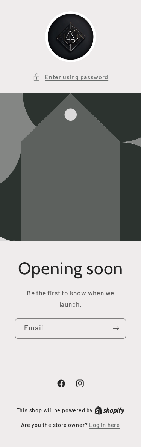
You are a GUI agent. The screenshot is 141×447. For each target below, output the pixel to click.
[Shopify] (109, 410)
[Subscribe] (116, 328)
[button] (70, 77)
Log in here (104, 424)
